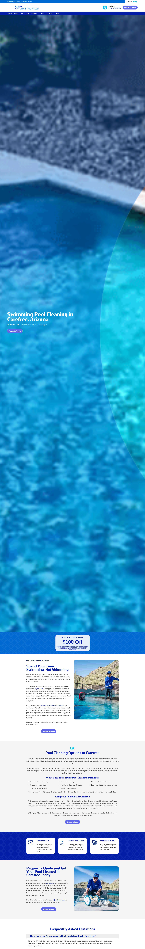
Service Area (50, 13)
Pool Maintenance (13, 13)
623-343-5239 (136, 2)
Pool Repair (34, 13)
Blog (57, 13)
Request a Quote (130, 7)
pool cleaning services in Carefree (51, 705)
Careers (42, 13)
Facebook (134, 2)
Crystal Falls (39, 688)
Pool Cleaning (25, 13)
